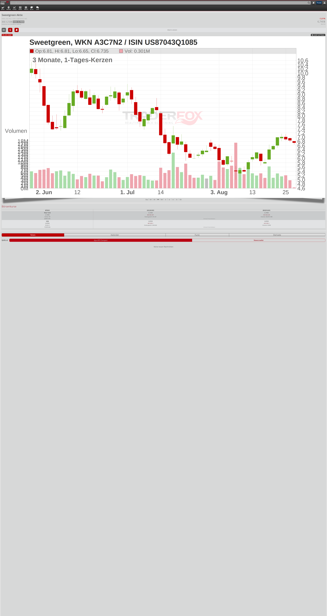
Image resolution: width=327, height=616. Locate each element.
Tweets (26, 9)
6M (162, 199)
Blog (31, 9)
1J (165, 199)
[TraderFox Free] (4, 2)
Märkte (8, 9)
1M (154, 199)
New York (47, 213)
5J (176, 199)
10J (180, 199)
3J (173, 199)
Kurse (14, 9)
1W (151, 199)
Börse (47, 210)
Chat (37, 9)
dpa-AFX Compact (100, 240)
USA (47, 221)
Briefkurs (266, 210)
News (20, 9)
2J (169, 199)
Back (2, 9)
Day (147, 199)
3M (158, 199)
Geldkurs (150, 210)
